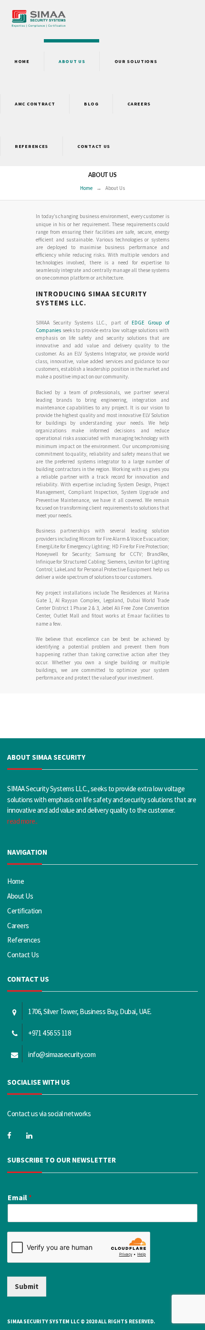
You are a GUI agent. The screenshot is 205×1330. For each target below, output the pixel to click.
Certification (24, 910)
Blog (91, 104)
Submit (27, 1286)
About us (72, 61)
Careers (139, 104)
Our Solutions (135, 61)
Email (20, 1197)
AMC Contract (35, 104)
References (31, 146)
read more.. (22, 821)
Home (22, 61)
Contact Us (93, 146)
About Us (20, 896)
